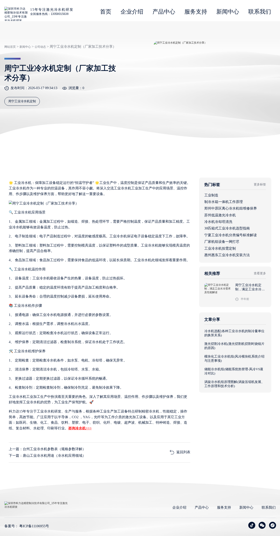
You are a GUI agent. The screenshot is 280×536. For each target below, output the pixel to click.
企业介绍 (132, 12)
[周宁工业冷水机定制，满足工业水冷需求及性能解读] (218, 293)
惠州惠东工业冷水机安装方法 (227, 255)
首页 (105, 12)
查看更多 (260, 273)
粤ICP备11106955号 (34, 526)
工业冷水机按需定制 (220, 248)
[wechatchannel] (272, 525)
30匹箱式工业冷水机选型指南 (227, 228)
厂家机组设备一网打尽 (221, 241)
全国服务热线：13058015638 (49, 14)
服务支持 (195, 12)
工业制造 (211, 195)
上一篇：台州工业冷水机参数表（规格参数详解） (47, 449)
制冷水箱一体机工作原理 (223, 202)
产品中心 (163, 12)
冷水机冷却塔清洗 (218, 222)
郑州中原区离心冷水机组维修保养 (230, 208)
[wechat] (262, 525)
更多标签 (260, 184)
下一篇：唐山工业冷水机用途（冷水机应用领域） (47, 455)
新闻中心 (227, 12)
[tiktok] (251, 525)
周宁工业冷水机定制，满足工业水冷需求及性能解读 (250, 289)
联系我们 (259, 12)
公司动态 (40, 46)
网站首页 (10, 46)
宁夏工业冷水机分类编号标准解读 (230, 235)
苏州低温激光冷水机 (220, 215)
